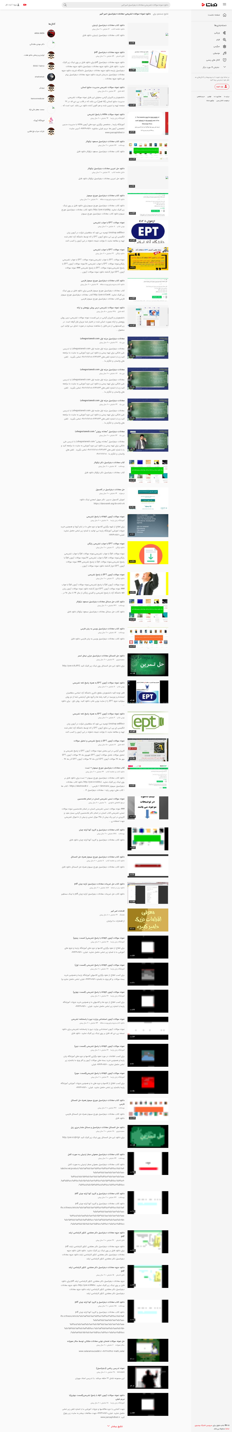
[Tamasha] (209, 4)
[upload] (25, 4)
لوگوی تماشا (210, 101)
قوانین (209, 97)
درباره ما (226, 97)
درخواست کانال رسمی (223, 101)
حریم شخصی (201, 97)
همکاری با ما (217, 97)
